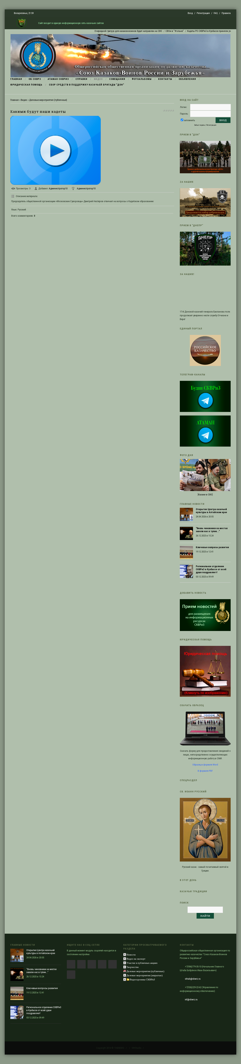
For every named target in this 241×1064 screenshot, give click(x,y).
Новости (131, 954)
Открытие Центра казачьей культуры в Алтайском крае (211, 511)
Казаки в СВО (205, 494)
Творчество (133, 967)
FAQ (216, 13)
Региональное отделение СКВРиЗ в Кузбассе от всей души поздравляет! (211, 569)
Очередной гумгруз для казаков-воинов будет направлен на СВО (112, 31)
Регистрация (203, 13)
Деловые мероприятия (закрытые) (144, 975)
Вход (190, 13)
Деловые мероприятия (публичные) (48, 100)
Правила (226, 13)
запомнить (189, 120)
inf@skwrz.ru (191, 999)
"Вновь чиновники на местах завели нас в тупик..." (212, 530)
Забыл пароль (199, 125)
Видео (24, 100)
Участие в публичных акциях (142, 963)
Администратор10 (58, 188)
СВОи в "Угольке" (158, 31)
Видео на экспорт (136, 958)
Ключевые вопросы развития (212, 547)
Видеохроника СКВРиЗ (142, 979)
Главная (14, 100)
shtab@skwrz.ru (193, 978)
